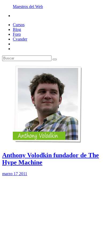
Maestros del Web (28, 6)
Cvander (20, 39)
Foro (17, 34)
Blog (17, 29)
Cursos (19, 24)
